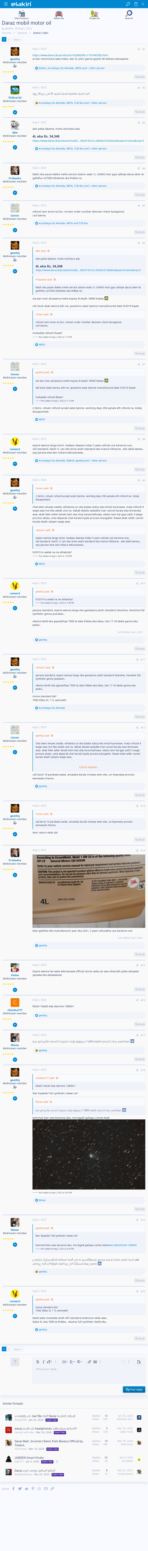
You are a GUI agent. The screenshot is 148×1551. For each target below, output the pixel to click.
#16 (143, 1000)
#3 (143, 122)
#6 (143, 243)
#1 (143, 49)
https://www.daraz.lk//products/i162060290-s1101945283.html (70, 55)
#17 (143, 1035)
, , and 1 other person (72, 68)
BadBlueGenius (23, 1474)
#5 (143, 205)
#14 (143, 850)
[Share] (138, 49)
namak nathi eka (24, 1432)
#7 (143, 364)
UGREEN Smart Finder (29, 1458)
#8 (143, 439)
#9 (143, 480)
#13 (143, 806)
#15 (143, 965)
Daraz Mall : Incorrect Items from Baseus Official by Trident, (49, 1443)
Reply (142, 76)
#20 (143, 1291)
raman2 (15, 449)
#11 (143, 659)
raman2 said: (43, 530)
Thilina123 (14, 97)
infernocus (21, 1448)
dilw (15, 132)
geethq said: (43, 372)
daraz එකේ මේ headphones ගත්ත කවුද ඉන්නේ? (46, 1429)
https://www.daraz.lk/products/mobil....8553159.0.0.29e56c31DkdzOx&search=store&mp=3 (88, 140)
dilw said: (41, 251)
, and (63, 223)
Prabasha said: (44, 279)
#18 (143, 1070)
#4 (143, 168)
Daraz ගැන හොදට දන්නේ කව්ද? (35, 1471)
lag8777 (19, 1461)
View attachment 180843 (122, 1245)
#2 (143, 87)
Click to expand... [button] (89, 767)
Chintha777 (15, 1010)
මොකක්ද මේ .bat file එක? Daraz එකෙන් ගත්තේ (45, 1416)
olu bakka (127, 1461)
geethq (9, 28)
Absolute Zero (125, 1419)
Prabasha (15, 178)
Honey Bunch (125, 1473)
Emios (15, 975)
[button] (6, 4)
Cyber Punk (126, 1431)
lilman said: (42, 1101)
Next (16, 39)
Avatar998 (21, 1419)
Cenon (15, 215)
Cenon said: (42, 314)
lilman (15, 1045)
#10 (143, 583)
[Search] (143, 4)
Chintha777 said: (45, 1078)
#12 (143, 727)
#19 (143, 1220)
